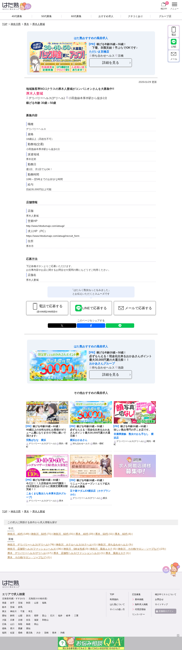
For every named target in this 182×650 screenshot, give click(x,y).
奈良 (28, 620)
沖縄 (62, 632)
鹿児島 (29, 632)
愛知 (4, 615)
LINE (120, 325)
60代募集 (76, 16)
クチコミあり (135, 16)
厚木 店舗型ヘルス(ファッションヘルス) (76, 553)
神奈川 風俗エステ (101, 548)
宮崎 (46, 632)
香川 (12, 628)
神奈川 (13, 611)
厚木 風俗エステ (115, 553)
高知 (28, 628)
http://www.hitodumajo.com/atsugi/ (45, 225)
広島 (4, 624)
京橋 (121, 55)
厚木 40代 (82, 533)
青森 (4, 603)
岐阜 (68, 615)
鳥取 (20, 624)
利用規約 (114, 599)
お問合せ (159, 599)
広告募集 (136, 594)
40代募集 (17, 16)
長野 (36, 615)
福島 (44, 603)
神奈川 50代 (38, 533)
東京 (4, 611)
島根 (28, 624)
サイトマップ (161, 604)
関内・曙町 (98, 443)
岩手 (12, 603)
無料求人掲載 (141, 604)
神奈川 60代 (61, 533)
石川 (52, 615)
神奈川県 (16, 24)
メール (173, 59)
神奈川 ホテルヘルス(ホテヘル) (74, 544)
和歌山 (45, 620)
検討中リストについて (165, 594)
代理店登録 (140, 609)
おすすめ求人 (105, 16)
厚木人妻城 (38, 24)
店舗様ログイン (166, 611)
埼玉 (30, 611)
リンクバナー (138, 614)
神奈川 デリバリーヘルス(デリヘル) (28, 544)
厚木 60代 (121, 533)
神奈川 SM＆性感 (74, 548)
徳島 (4, 628)
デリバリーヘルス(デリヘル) (47, 98)
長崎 (20, 632)
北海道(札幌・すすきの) (13, 598)
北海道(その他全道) (38, 598)
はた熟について (117, 604)
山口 (12, 624)
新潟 (28, 615)
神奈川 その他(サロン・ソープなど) (139, 548)
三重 (76, 615)
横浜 (105, 498)
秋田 (28, 603)
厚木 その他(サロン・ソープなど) (27, 557)
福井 (60, 615)
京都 (20, 620)
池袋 (121, 367)
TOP (4, 24)
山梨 (20, 615)
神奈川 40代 (15, 533)
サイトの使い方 (117, 609)
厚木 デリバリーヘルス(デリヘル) (27, 553)
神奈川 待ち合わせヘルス (113, 544)
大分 (38, 632)
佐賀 (12, 632)
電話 (173, 34)
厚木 (26, 24)
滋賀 (36, 620)
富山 (44, 615)
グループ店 (165, 16)
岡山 (36, 624)
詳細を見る (110, 62)
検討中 (164, 6)
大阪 (4, 620)
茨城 (12, 607)
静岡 (12, 615)
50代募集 (46, 16)
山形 (36, 603)
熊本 (54, 632)
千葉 (22, 611)
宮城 (20, 603)
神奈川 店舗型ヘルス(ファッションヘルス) (32, 548)
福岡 (4, 632)
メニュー (174, 6)
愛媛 (20, 628)
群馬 (20, 607)
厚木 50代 (101, 533)
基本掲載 (139, 599)
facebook (91, 325)
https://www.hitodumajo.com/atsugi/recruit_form (52, 235)
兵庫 (12, 620)
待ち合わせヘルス (103, 55)
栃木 (4, 607)
